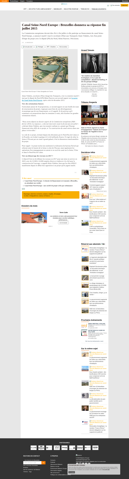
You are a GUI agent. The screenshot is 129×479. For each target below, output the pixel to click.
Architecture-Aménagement (40, 9)
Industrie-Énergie (71, 9)
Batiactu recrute (54, 466)
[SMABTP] (41, 447)
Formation (30, 1)
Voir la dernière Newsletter (30, 465)
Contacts (52, 460)
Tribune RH (85, 9)
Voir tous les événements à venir (94, 341)
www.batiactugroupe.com (83, 459)
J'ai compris (72, 472)
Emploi (22, 1)
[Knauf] (80, 447)
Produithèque (14, 1)
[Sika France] (72, 447)
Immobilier (58, 9)
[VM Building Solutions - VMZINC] (57, 447)
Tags (30, 471)
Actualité (4, 1)
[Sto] (88, 447)
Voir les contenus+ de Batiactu (31, 469)
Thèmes (25, 471)
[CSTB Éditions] (95, 447)
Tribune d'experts (98, 9)
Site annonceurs (54, 472)
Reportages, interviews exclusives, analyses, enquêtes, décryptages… (43, 195)
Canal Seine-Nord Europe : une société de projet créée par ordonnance (49, 186)
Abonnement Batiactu (56, 464)
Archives (25, 467)
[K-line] (34, 447)
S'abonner (124, 5)
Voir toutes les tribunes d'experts (94, 146)
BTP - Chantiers (51, 46)
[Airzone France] (49, 447)
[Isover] (64, 447)
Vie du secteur (63, 46)
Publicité (52, 462)
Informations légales (56, 470)
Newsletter (125, 1)
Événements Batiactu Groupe (58, 468)
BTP (25, 9)
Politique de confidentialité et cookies (60, 474)
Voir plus (94, 94)
